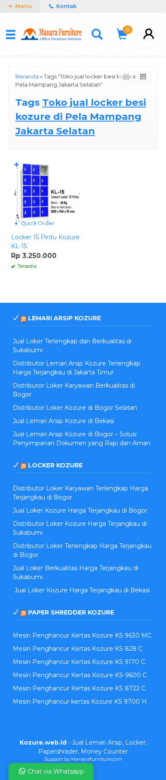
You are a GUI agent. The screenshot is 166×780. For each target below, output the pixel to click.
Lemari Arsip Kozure (64, 318)
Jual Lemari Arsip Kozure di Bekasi (63, 421)
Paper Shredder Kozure (71, 612)
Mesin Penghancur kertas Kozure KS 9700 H (80, 701)
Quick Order (37, 223)
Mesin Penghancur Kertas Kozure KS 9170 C (79, 662)
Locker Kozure (55, 465)
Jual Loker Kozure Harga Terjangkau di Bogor (80, 510)
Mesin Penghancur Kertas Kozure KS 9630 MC (82, 635)
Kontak (66, 6)
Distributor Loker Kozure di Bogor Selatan (75, 408)
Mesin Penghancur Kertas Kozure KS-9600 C (80, 675)
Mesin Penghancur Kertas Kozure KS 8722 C (79, 688)
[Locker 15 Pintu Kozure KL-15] (45, 193)
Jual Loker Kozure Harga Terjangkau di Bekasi (81, 590)
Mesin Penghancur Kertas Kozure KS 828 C (78, 648)
